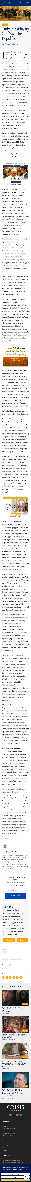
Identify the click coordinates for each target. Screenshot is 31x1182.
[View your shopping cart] (20, 3)
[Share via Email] (13, 977)
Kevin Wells (6, 1069)
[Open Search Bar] (24, 3)
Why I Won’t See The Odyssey (12, 1009)
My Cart (4, 1148)
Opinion (5, 25)
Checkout (5, 1150)
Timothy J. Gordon (11, 44)
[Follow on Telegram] (20, 1115)
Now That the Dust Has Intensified (13, 1036)
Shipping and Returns (8, 1133)
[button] (26, 1177)
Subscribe (15, 896)
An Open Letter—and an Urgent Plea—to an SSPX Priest (14, 1063)
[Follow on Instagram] (17, 1115)
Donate (9, 940)
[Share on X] (3, 977)
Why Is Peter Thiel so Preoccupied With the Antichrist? (12, 1093)
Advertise (5, 1131)
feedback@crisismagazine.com (11, 1160)
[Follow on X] (13, 1115)
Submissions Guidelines (9, 1128)
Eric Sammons (7, 1013)
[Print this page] (17, 977)
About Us (5, 1126)
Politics (4, 951)
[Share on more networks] (20, 977)
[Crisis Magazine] (6, 3)
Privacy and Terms (7, 1135)
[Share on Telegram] (10, 977)
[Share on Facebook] (7, 977)
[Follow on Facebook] (10, 1115)
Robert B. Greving (8, 1040)
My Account (5, 1145)
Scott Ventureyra (8, 1098)
